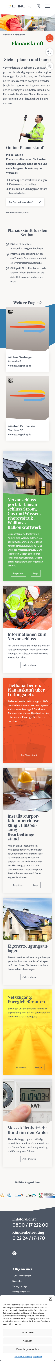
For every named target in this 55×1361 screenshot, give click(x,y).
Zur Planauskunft (29, 755)
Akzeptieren (27, 1332)
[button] (50, 1298)
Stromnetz (21, 1067)
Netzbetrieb (7, 35)
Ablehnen (27, 1341)
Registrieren (18, 573)
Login (35, 573)
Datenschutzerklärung (23, 1357)
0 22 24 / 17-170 (28, 1238)
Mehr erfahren (29, 665)
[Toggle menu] (47, 6)
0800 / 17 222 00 (30, 1225)
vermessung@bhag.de (19, 365)
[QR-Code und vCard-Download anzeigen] (10, 312)
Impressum (37, 1357)
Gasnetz (38, 1067)
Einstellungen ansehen (27, 1349)
